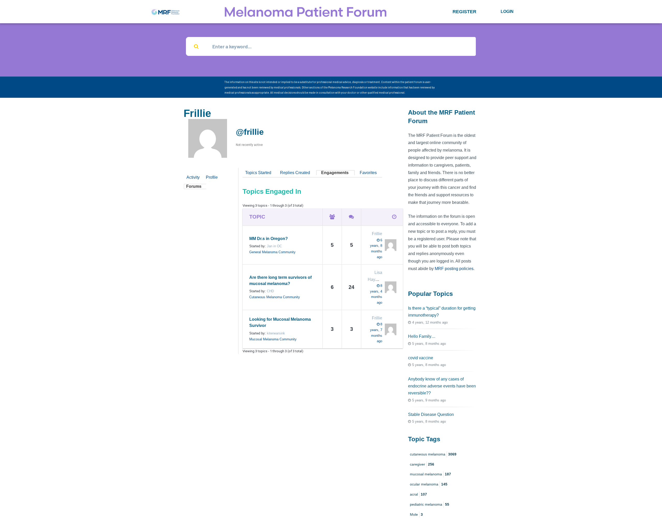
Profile (212, 177)
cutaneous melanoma (433, 454)
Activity (193, 177)
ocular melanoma (428, 484)
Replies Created (295, 172)
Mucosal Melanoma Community (273, 339)
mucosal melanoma (430, 474)
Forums (193, 186)
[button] (464, 11)
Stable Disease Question (431, 414)
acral (418, 494)
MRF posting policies (454, 268)
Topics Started (258, 172)
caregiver (422, 464)
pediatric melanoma (429, 504)
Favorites (368, 172)
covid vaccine (420, 358)
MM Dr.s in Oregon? (268, 238)
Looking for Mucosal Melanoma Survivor (280, 322)
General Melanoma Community (272, 252)
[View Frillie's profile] (389, 245)
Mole (416, 514)
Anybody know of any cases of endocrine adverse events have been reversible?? (442, 386)
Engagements (335, 172)
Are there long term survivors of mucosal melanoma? (280, 280)
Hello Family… (421, 336)
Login (507, 11)
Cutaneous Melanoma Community (274, 297)
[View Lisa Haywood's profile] (389, 287)
